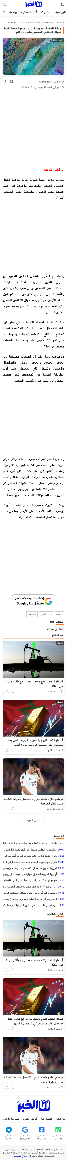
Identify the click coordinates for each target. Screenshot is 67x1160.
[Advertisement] (33, 131)
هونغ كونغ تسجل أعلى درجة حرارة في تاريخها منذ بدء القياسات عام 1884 (30, 880)
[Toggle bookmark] (11, 82)
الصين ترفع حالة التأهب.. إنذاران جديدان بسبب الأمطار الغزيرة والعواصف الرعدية (30, 899)
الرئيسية (60, 12)
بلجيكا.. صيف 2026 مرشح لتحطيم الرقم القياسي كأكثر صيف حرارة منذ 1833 (30, 843)
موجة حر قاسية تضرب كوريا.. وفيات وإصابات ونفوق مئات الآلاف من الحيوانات (30, 905)
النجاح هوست (20, 1155)
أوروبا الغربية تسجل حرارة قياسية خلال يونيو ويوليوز (30, 874)
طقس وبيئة (48, 22)
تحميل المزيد (33, 820)
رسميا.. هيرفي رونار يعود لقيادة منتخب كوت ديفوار (30, 892)
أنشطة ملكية (29, 12)
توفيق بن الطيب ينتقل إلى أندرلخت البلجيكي (30, 849)
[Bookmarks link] (63, 4)
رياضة (13, 12)
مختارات (46, 12)
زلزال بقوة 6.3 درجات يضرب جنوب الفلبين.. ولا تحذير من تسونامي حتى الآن (30, 886)
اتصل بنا (46, 1118)
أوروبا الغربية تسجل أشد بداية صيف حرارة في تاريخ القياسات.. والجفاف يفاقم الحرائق (30, 868)
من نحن (61, 1118)
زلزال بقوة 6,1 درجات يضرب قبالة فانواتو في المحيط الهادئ (30, 855)
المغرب (59, 614)
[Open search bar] (4, 4)
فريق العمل (30, 1118)
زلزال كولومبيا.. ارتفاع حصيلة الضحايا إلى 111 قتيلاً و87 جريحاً (30, 862)
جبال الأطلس (46, 614)
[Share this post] (6, 82)
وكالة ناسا (32, 614)
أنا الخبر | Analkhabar (50, 81)
